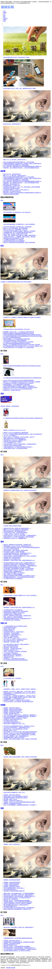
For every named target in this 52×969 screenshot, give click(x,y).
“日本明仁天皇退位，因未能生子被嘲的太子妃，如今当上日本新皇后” (20, 556)
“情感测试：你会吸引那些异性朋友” (11, 882)
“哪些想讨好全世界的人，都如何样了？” (13, 655)
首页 (4, 11)
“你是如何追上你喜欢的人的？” (10, 650)
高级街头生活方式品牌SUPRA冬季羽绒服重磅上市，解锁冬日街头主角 (20, 387)
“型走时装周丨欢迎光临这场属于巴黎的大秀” (14, 890)
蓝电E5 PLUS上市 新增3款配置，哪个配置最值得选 (15, 228)
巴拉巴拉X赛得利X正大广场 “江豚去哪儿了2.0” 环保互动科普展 (18, 347)
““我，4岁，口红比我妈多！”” (10, 435)
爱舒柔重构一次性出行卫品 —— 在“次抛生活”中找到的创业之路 (18, 331)
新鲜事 (4, 12)
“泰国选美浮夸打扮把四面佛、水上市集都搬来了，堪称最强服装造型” (20, 565)
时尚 (4, 14)
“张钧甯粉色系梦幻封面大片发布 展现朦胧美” (14, 241)
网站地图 (8, 967)
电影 (4, 21)
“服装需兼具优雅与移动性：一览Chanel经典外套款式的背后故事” (18, 577)
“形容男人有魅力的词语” (9, 629)
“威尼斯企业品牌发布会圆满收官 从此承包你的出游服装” (16, 567)
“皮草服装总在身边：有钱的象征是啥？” (13, 571)
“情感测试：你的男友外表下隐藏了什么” (13, 712)
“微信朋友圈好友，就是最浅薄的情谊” (12, 654)
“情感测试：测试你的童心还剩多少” (11, 886)
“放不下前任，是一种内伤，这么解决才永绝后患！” (15, 639)
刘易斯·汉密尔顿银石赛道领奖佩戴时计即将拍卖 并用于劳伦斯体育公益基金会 (22, 334)
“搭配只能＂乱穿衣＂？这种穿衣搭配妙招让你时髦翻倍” (16, 900)
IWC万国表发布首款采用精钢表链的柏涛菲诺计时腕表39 (16, 343)
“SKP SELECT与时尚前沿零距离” (11, 548)
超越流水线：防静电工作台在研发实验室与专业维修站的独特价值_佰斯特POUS (22, 192)
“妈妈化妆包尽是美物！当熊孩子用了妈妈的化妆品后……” (17, 528)
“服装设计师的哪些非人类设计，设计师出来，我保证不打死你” (18, 570)
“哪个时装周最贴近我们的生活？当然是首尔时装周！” (16, 904)
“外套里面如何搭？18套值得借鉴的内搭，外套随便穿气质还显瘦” (19, 942)
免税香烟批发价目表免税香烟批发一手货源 (13, 238)
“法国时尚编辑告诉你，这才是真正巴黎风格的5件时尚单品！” (18, 447)
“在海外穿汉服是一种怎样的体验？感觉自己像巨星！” (16, 554)
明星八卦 (5, 18)
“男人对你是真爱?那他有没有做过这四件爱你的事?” (15, 660)
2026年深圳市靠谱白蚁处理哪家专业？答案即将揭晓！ (16, 165)
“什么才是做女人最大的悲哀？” (10, 652)
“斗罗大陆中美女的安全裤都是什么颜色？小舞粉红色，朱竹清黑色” (19, 231)
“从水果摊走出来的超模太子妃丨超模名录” (13, 239)
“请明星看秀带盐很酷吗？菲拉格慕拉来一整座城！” (15, 717)
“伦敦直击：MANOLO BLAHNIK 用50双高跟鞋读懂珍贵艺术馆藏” (19, 733)
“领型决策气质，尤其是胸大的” (10, 899)
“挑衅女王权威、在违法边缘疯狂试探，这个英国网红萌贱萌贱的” (19, 893)
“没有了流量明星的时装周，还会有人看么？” (14, 888)
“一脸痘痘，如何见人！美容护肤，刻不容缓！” (14, 534)
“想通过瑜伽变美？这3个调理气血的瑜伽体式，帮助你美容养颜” (18, 536)
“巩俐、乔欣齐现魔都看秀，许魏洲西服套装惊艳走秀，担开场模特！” (20, 716)
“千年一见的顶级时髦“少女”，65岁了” (12, 442)
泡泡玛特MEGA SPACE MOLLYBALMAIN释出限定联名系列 (17, 388)
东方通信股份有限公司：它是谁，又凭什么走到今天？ (16, 189)
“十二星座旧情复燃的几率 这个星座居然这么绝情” (15, 626)
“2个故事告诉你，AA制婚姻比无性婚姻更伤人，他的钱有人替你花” (19, 695)
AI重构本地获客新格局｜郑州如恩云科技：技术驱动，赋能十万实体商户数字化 (22, 163)
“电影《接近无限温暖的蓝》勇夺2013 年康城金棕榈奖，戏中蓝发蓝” (19, 734)
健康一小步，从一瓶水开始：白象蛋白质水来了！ (15, 175)
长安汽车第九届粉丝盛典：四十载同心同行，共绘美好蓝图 (17, 226)
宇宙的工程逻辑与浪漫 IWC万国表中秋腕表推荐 (14, 340)
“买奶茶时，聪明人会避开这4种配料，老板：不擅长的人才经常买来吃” (20, 738)
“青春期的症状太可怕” (8, 657)
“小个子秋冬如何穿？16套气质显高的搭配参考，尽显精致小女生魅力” (20, 949)
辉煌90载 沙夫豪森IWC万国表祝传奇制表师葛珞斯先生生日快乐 (18, 333)
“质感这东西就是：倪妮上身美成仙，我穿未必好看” (15, 550)
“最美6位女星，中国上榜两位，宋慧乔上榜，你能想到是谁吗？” (18, 894)
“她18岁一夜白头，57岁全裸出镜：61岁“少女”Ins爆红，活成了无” (19, 437)
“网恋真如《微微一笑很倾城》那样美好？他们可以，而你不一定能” (19, 697)
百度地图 (13, 967)
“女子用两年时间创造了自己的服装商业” (13, 578)
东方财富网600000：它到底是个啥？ (12, 185)
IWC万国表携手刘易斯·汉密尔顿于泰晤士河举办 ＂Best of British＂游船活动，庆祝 (22, 346)
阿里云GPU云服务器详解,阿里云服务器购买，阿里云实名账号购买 (19, 242)
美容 (4, 15)
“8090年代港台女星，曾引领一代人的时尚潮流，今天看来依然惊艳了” (20, 444)
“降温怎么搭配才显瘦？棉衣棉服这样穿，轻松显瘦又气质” (17, 909)
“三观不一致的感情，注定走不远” (11, 637)
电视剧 (4, 19)
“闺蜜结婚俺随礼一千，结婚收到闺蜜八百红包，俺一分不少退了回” (19, 693)
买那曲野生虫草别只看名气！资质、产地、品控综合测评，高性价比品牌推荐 (21, 187)
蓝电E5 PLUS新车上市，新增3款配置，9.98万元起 (15, 229)
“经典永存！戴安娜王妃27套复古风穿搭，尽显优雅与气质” (17, 544)
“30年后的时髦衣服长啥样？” (10, 889)
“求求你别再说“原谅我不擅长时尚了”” (12, 722)
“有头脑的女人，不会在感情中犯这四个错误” (14, 658)
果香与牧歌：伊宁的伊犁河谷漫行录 (12, 191)
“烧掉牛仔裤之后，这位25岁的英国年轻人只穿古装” (15, 728)
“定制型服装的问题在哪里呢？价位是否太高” (14, 572)
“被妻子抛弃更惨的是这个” (9, 694)
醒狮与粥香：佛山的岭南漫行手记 (11, 184)
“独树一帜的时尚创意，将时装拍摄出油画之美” (14, 438)
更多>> (2, 200)
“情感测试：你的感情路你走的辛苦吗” (12, 710)
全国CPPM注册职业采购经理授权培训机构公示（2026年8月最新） (19, 162)
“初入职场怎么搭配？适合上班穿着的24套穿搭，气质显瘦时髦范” (19, 907)
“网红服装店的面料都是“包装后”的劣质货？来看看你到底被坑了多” (19, 562)
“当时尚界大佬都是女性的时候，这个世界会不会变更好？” (17, 897)
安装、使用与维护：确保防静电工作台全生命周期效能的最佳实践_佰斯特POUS (22, 166)
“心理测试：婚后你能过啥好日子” (11, 713)
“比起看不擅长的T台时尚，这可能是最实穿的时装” (15, 448)
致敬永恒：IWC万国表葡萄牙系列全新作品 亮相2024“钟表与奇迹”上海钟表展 (21, 344)
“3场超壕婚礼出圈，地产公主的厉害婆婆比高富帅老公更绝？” (18, 232)
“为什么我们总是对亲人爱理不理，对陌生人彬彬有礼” (16, 644)
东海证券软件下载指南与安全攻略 (11, 188)
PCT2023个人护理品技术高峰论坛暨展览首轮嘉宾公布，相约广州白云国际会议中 (22, 434)
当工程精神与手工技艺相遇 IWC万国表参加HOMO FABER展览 (18, 341)
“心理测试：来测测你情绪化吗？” (11, 885)
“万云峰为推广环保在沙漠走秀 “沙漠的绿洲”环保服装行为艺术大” (19, 564)
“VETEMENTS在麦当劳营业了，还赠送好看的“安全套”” (16, 727)
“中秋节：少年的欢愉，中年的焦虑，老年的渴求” (15, 651)
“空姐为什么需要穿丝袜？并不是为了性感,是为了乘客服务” (17, 903)
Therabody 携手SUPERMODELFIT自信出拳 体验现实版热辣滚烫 (18, 380)
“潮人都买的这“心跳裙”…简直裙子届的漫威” (14, 551)
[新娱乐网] (7, 8)
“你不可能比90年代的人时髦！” (10, 720)
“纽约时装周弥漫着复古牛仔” (10, 906)
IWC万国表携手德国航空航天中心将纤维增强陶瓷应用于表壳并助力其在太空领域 (22, 336)
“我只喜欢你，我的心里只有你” (10, 647)
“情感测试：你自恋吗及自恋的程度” (11, 943)
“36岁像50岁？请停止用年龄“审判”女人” (12, 719)
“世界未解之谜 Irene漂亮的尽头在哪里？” (13, 441)
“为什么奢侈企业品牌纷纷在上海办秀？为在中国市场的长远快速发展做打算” (21, 547)
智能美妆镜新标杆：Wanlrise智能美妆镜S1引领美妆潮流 (16, 338)
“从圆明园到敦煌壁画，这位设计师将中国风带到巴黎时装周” (17, 902)
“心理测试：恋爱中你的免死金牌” (11, 883)
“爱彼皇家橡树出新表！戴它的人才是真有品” (14, 737)
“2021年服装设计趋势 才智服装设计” (12, 619)
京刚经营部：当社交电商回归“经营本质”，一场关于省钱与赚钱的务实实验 (21, 167)
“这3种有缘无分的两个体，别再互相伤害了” (13, 631)
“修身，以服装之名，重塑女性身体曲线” (13, 574)
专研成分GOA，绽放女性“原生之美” (12, 390)
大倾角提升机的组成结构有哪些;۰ (11, 194)
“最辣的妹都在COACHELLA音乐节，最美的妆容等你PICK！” (18, 546)
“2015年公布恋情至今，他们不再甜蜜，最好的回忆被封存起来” (18, 701)
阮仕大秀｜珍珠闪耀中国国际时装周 (12, 337)
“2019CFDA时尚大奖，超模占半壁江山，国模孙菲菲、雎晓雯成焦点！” (20, 715)
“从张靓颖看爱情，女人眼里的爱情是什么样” (14, 698)
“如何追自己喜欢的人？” (9, 630)
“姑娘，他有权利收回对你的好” (10, 645)
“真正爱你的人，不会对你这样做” (11, 633)
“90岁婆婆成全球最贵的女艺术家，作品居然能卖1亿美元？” (17, 553)
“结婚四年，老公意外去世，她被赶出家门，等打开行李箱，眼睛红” (19, 691)
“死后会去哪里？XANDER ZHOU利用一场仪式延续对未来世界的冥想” (20, 731)
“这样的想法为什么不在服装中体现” (11, 558)
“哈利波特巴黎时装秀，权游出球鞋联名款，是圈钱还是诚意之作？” (19, 896)
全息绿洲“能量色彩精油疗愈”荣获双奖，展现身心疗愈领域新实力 (19, 386)
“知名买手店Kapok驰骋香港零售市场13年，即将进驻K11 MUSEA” (19, 726)
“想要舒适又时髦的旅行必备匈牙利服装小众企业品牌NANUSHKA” (19, 575)
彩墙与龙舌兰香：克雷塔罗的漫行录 (12, 174)
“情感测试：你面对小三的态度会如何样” (13, 709)
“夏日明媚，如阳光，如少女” (10, 730)
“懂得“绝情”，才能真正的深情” (10, 636)
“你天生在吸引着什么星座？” (10, 627)
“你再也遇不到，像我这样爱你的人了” (12, 634)
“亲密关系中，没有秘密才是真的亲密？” (13, 648)
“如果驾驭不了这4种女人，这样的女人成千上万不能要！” (17, 700)
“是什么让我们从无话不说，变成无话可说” (13, 640)
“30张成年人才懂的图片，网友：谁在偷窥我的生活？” (16, 736)
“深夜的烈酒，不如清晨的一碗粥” (11, 641)
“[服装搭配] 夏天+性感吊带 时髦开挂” (12, 557)
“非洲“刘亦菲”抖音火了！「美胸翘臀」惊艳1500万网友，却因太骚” (19, 236)
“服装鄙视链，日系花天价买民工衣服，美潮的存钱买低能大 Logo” (19, 560)
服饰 (4, 16)
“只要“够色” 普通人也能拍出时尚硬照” (12, 445)
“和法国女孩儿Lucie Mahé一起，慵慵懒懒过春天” (15, 439)
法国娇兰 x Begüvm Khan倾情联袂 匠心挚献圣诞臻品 (15, 432)
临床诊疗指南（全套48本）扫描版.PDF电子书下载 (15, 233)
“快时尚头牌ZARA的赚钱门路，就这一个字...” (14, 723)
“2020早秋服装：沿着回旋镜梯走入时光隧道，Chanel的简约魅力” (18, 568)
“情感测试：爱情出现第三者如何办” (11, 707)
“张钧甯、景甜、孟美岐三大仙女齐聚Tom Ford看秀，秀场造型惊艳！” (20, 235)
